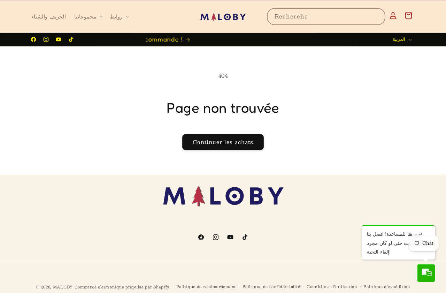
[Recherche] (377, 16)
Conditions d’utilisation (332, 287)
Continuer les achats (223, 141)
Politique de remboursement (206, 287)
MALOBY (63, 287)
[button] (88, 16)
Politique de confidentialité (271, 287)
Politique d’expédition (386, 287)
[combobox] (326, 16)
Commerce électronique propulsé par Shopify (122, 287)
